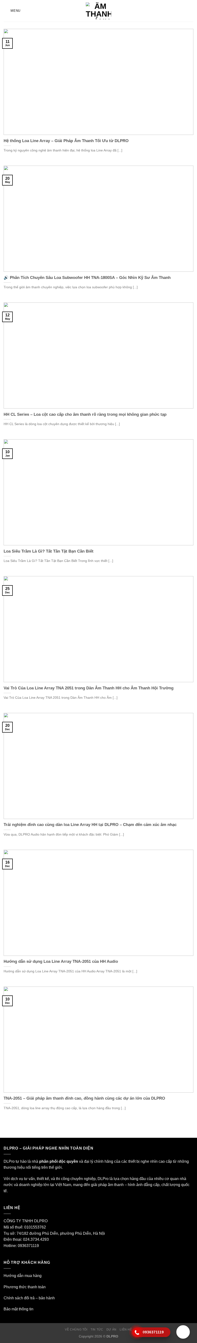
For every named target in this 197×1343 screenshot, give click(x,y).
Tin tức (97, 1329)
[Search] (191, 10)
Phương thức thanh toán (25, 1287)
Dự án (111, 1329)
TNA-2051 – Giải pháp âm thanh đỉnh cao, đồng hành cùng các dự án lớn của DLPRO (84, 1098)
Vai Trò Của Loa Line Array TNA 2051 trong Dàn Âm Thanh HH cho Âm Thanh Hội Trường (88, 688)
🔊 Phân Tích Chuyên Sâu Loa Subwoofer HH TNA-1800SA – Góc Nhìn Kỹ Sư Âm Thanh (87, 277)
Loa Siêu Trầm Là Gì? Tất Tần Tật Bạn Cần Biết (48, 551)
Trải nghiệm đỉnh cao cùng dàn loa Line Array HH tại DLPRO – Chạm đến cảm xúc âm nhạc (90, 824)
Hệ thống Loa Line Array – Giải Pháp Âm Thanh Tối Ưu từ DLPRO (66, 141)
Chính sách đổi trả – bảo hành (29, 1298)
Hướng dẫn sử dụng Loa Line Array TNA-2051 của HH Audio (61, 961)
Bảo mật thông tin (18, 1309)
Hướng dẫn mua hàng (23, 1276)
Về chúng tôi (76, 1329)
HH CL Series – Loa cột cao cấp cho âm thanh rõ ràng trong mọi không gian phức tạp (85, 414)
